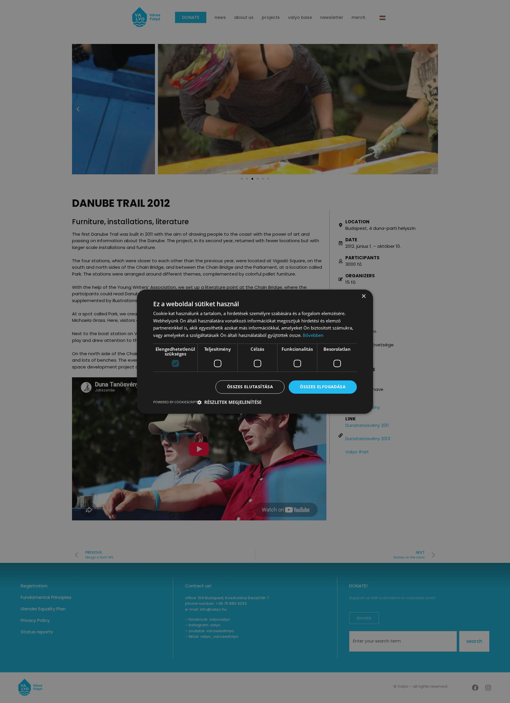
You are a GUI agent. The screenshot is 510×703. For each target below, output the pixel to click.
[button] (229, 402)
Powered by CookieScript (175, 402)
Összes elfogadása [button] (323, 386)
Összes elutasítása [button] (250, 386)
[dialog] (255, 351)
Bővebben (313, 335)
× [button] (363, 296)
